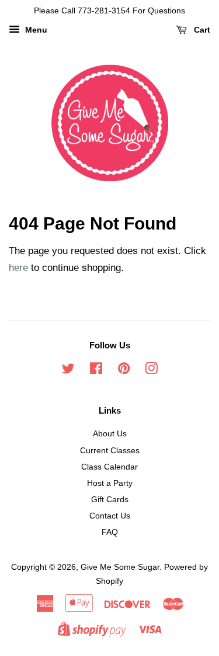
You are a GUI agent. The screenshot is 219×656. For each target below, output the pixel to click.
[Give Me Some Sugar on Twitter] (68, 370)
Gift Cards (109, 499)
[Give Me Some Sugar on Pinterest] (123, 370)
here (18, 267)
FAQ (110, 532)
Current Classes (110, 450)
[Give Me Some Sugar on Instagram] (151, 370)
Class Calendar (109, 466)
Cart (201, 29)
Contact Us (109, 515)
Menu (35, 29)
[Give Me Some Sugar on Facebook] (96, 370)
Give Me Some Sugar (120, 567)
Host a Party (110, 483)
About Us (110, 433)
